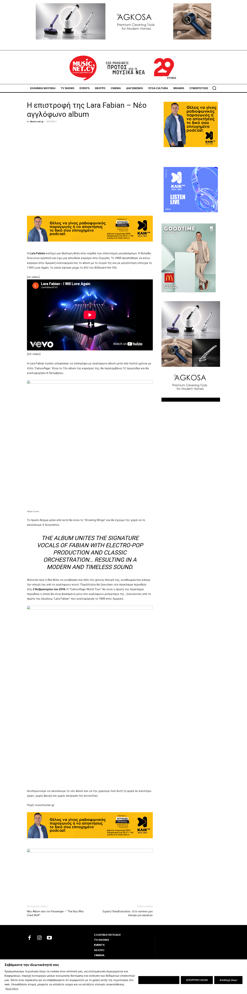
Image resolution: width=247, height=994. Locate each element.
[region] (123, 976)
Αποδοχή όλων (228, 980)
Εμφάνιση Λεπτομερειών (159, 980)
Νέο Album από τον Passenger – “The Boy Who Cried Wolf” (55, 913)
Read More (11, 988)
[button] (214, 88)
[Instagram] (39, 938)
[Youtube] (49, 938)
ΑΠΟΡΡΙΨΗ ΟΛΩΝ (197, 980)
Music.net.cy (36, 121)
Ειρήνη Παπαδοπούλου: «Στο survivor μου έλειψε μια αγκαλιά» (128, 913)
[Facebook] (29, 938)
